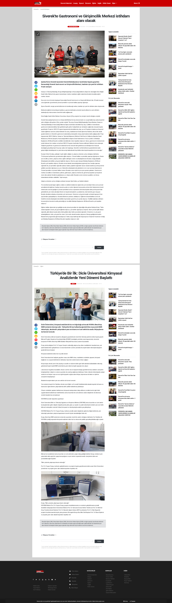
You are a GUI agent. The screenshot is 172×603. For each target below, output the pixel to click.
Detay (126, 601)
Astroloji (126, 582)
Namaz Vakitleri (110, 578)
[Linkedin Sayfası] (46, 579)
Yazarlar (73, 578)
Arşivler (74, 581)
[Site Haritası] (53, 579)
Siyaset (81, 3)
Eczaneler (108, 580)
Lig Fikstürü (109, 582)
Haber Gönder (52, 589)
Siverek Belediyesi (44, 9)
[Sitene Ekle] (56, 579)
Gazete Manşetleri (111, 592)
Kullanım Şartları (52, 585)
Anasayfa (36, 9)
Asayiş (75, 3)
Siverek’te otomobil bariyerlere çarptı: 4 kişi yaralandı (125, 104)
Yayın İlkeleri (36, 587)
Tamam (133, 601)
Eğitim (94, 3)
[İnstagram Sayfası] (40, 579)
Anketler (126, 577)
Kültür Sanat (107, 3)
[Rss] (49, 579)
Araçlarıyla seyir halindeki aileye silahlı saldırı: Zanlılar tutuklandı (126, 91)
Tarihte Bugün (110, 584)
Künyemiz (74, 584)
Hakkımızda (36, 585)
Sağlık (99, 3)
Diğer (114, 3)
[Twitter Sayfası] (37, 579)
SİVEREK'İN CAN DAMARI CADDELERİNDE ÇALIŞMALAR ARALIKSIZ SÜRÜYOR (126, 156)
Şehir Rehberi (109, 590)
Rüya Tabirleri (128, 580)
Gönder (99, 247)
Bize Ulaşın (74, 587)
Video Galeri (75, 574)
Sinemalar (109, 586)
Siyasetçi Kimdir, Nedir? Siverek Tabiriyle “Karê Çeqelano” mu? (125, 38)
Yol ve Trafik (109, 577)
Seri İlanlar (109, 588)
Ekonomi (88, 3)
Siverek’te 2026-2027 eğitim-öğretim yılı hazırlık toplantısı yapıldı (126, 112)
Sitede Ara (127, 575)
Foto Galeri (75, 571)
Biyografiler (127, 578)
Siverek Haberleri (66, 3)
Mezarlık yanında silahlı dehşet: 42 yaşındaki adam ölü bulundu (126, 45)
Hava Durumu (109, 575)
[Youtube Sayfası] (43, 579)
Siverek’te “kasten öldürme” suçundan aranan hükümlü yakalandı (126, 148)
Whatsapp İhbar (52, 587)
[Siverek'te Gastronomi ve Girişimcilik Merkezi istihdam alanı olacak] (69, 54)
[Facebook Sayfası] (34, 579)
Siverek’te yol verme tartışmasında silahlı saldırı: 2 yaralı (126, 141)
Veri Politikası (36, 589)
